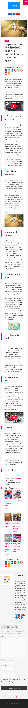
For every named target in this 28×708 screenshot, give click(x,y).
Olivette (6, 40)
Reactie (3, 636)
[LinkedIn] (14, 14)
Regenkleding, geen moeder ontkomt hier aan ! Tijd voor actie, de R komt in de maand (16, 526)
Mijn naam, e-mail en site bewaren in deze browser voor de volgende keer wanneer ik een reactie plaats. (13, 682)
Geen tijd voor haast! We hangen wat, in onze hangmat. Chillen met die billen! (17, 547)
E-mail (3, 665)
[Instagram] (11, 14)
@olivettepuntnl (20, 697)
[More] (9, 73)
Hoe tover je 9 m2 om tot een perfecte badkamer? (8, 524)
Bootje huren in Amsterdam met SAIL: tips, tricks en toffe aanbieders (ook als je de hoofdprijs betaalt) (8, 504)
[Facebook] (9, 14)
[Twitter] (9, 70)
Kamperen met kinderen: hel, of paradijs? (17, 500)
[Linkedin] (12, 70)
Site (2, 672)
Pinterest (7, 480)
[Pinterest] (16, 14)
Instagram (18, 478)
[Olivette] (14, 5)
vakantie (14, 403)
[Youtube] (19, 14)
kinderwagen (10, 142)
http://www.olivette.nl (20, 577)
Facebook (7, 478)
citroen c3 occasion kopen (12, 163)
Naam (3, 659)
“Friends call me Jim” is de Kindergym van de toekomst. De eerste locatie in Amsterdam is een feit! (8, 549)
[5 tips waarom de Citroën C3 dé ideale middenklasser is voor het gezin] (14, 28)
